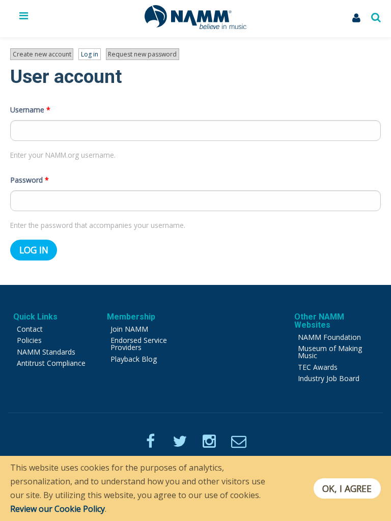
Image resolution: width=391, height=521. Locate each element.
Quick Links (35, 317)
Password (29, 180)
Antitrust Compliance (51, 363)
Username (30, 109)
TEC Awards (318, 367)
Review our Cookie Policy (57, 508)
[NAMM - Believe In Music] (195, 26)
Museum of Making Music (330, 351)
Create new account (42, 54)
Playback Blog (133, 359)
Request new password (142, 54)
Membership (131, 317)
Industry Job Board (328, 378)
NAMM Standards (46, 352)
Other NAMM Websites (319, 321)
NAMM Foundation (329, 337)
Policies (29, 340)
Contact (30, 329)
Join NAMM (129, 329)
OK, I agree (347, 488)
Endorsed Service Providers (138, 343)
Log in (90, 55)
